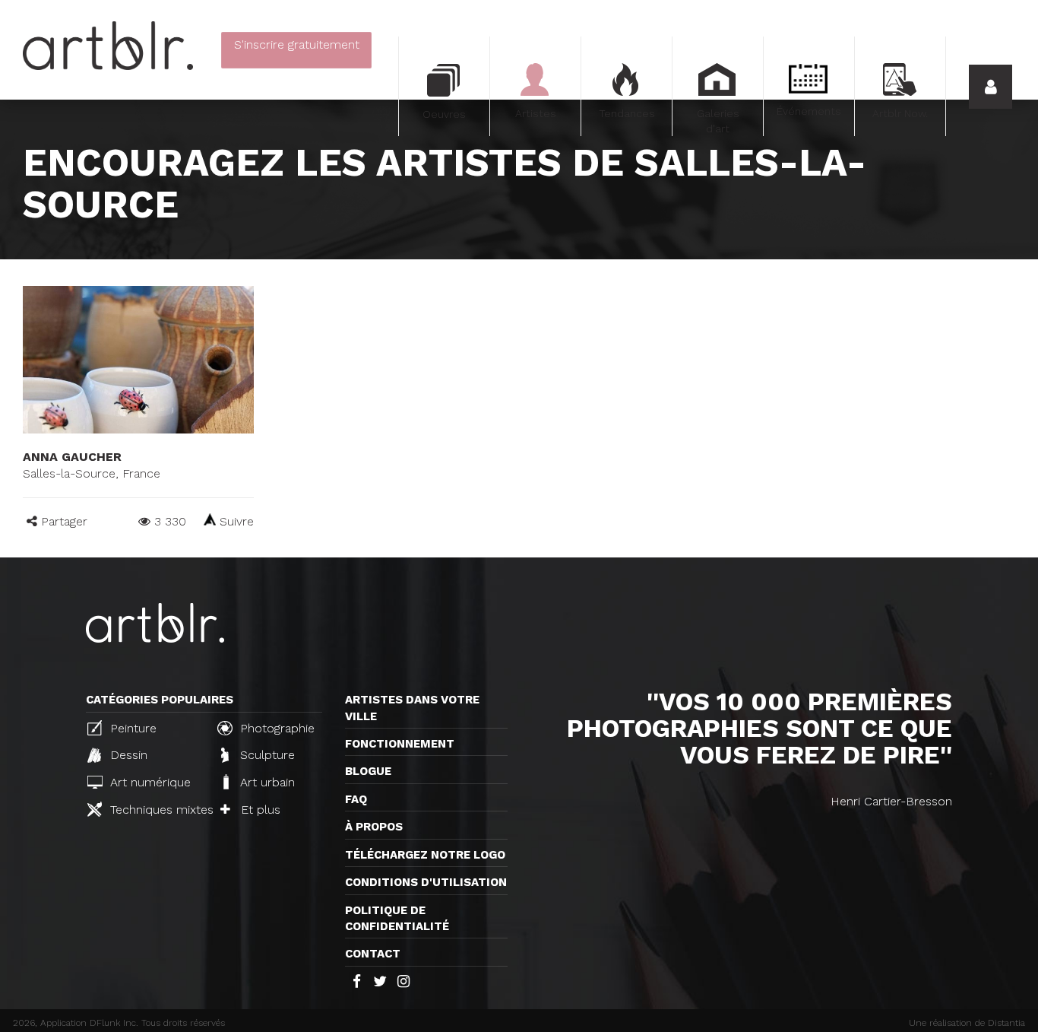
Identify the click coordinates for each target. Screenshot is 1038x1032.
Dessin (126, 755)
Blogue (368, 771)
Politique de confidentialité (397, 918)
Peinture (131, 728)
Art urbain (265, 782)
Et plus (258, 809)
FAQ (356, 799)
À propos (374, 827)
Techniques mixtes (155, 809)
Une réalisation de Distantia (967, 1023)
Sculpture (265, 755)
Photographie (275, 728)
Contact (372, 954)
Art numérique (148, 782)
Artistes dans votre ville (412, 707)
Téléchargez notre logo (425, 855)
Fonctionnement (399, 744)
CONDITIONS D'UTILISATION (426, 882)
